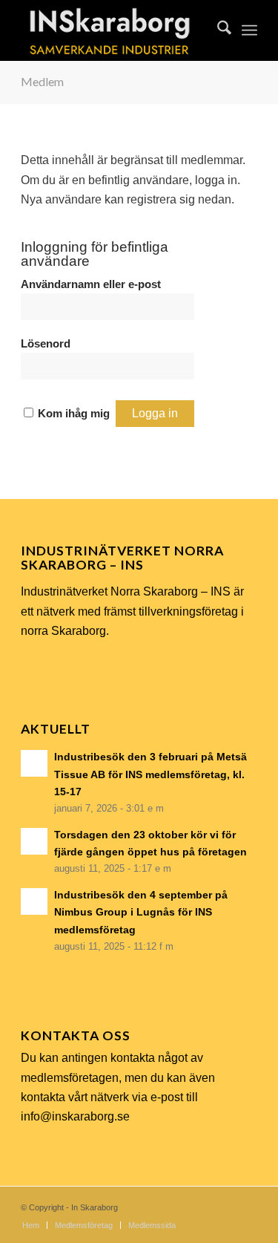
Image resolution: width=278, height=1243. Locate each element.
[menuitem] (216, 30)
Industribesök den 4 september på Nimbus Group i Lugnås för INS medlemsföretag (141, 912)
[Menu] (249, 30)
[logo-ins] (115, 30)
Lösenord (45, 344)
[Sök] (216, 30)
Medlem (42, 81)
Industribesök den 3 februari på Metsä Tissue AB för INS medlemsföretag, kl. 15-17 (150, 774)
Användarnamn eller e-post (91, 284)
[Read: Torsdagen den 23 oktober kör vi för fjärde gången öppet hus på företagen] (34, 841)
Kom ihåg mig (74, 414)
